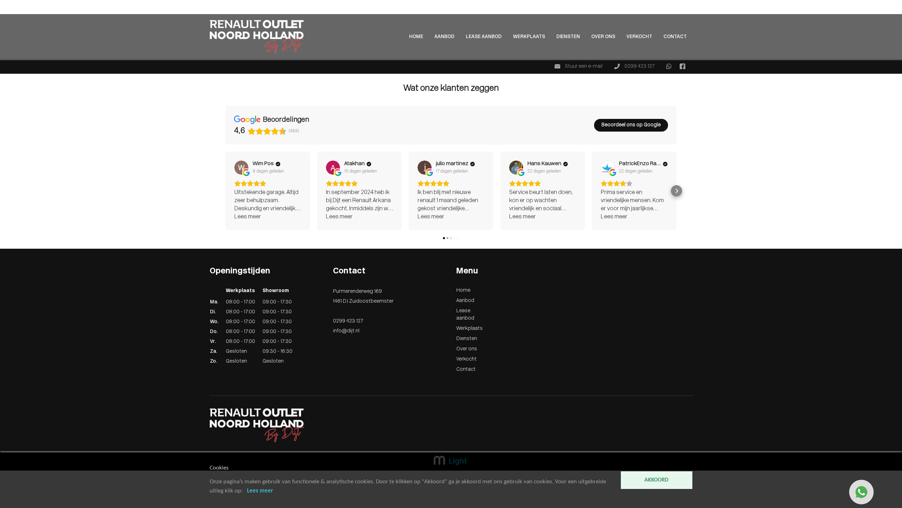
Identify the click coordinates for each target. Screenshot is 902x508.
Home (7, 3)
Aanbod (9, 11)
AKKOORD (656, 480)
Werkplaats (529, 37)
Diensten (568, 37)
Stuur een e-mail (583, 66)
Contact (675, 37)
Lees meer (260, 491)
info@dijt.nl (346, 331)
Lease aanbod (484, 37)
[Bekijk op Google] (241, 168)
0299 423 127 (638, 66)
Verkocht (639, 37)
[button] (225, 190)
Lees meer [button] (247, 217)
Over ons (603, 37)
